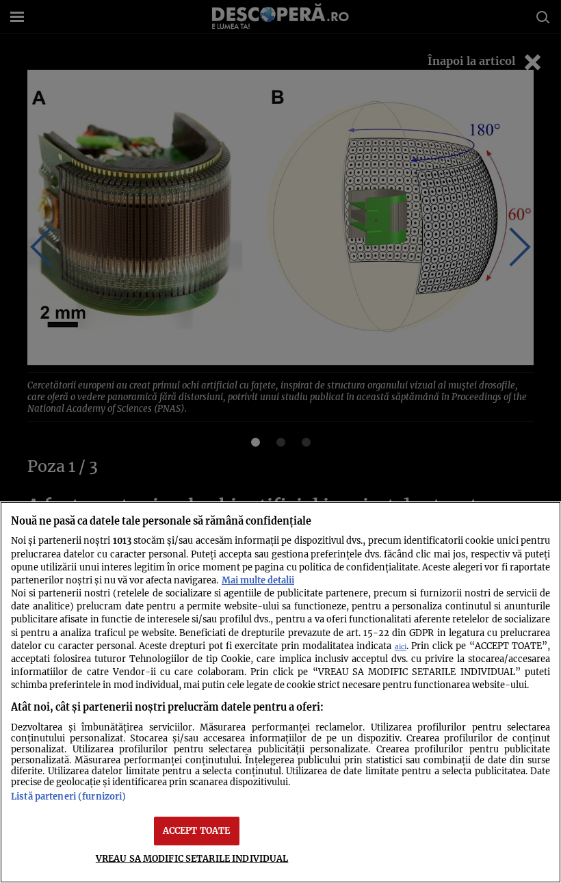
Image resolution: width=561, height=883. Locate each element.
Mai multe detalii (258, 580)
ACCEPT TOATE (197, 830)
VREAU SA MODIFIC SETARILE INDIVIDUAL (192, 858)
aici (400, 646)
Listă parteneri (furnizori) (68, 796)
